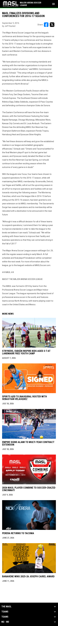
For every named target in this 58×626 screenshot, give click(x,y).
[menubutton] (53, 4)
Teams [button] (4, 612)
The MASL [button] (6, 606)
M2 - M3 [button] (5, 622)
